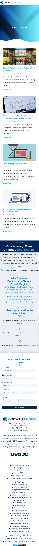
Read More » (7, 90)
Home (14, 27)
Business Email (7, 375)
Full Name (5, 367)
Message (5, 397)
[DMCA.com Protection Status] (19, 544)
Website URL (6, 390)
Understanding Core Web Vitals (15, 164)
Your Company (7, 382)
